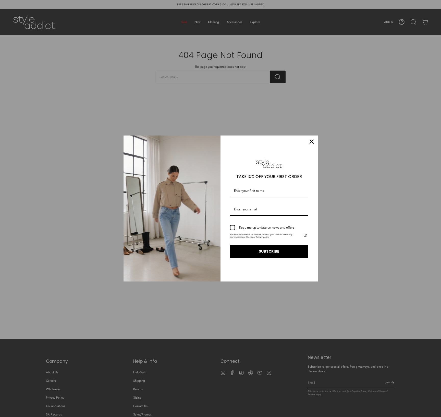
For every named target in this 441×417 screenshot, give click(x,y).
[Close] (311, 142)
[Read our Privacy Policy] (305, 235)
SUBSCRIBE (269, 251)
